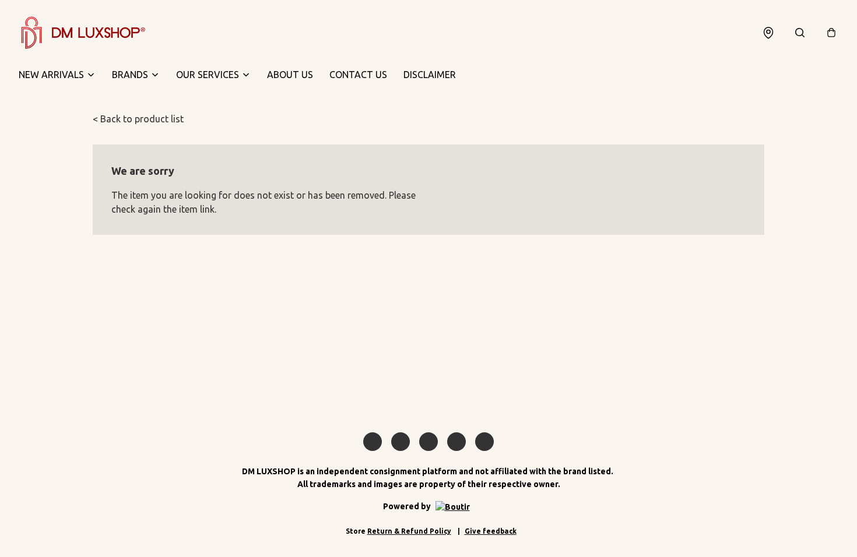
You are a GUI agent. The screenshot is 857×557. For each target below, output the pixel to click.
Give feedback (491, 531)
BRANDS (130, 74)
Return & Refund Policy (409, 531)
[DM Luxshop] (83, 32)
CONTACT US (358, 74)
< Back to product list (138, 119)
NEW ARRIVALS (51, 74)
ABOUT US (290, 74)
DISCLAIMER (429, 74)
